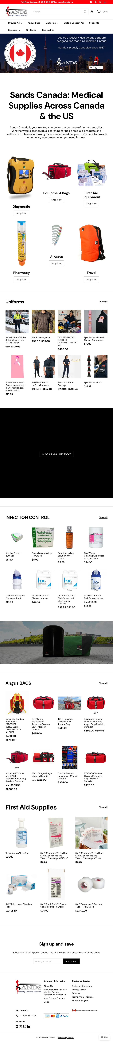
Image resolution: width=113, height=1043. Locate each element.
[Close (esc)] (104, 491)
